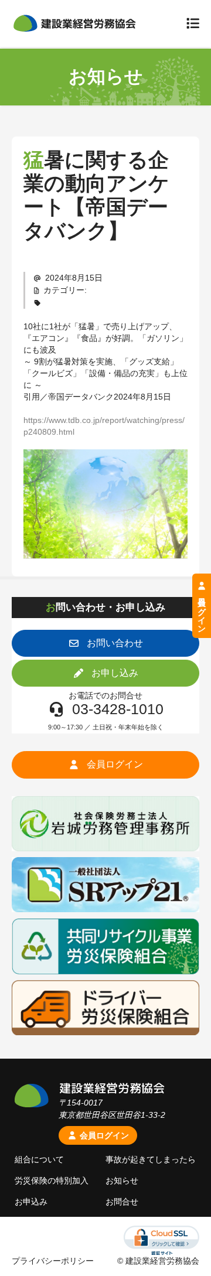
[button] (105, 643)
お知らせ (122, 1180)
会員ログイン (103, 1135)
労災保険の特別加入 (52, 1180)
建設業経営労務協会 (74, 23)
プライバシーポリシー (53, 1260)
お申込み (31, 1201)
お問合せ (122, 1201)
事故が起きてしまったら (151, 1159)
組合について (39, 1159)
